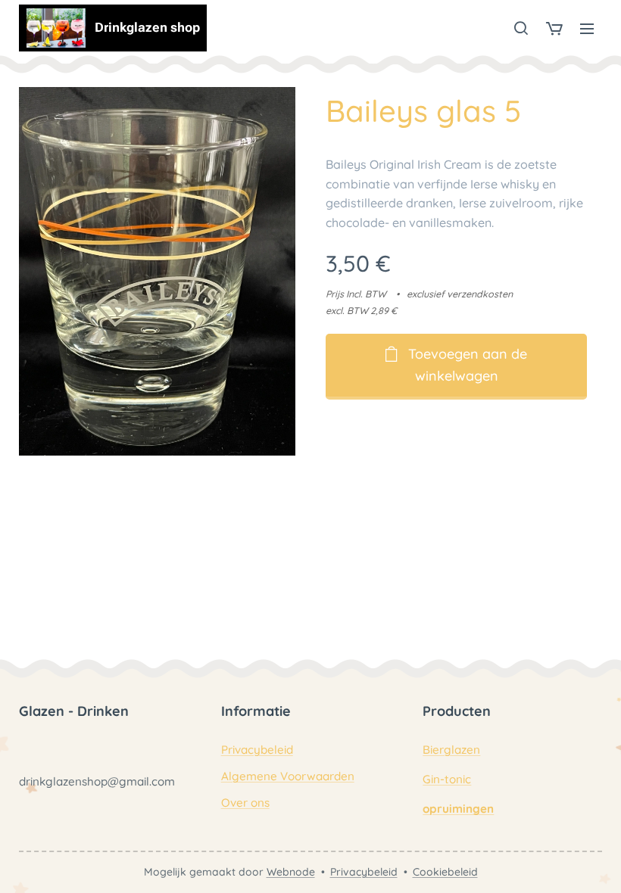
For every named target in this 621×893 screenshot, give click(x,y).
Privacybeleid (257, 749)
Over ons (245, 802)
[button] (521, 28)
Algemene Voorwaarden (287, 776)
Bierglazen (451, 749)
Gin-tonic (447, 779)
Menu (587, 28)
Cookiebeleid (445, 872)
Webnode (291, 872)
